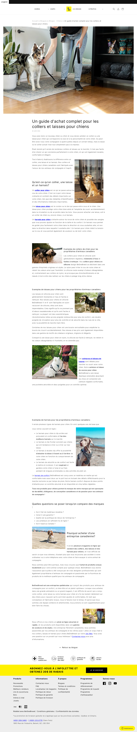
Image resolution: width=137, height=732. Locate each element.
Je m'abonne (96, 670)
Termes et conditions (66, 686)
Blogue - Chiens (55, 21)
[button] (42, 9)
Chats (52, 9)
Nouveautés (18, 683)
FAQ (37, 686)
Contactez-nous (42, 683)
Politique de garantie (44, 695)
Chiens (37, 9)
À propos (92, 9)
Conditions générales (45, 711)
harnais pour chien (43, 219)
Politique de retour (43, 692)
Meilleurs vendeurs (21, 689)
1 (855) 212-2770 (35, 720)
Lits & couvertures (20, 692)
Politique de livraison (44, 698)
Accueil (35, 21)
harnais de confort (42, 475)
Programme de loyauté (90, 689)
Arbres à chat (18, 698)
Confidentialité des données (67, 711)
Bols (15, 695)
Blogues (43, 21)
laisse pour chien (43, 206)
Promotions (18, 686)
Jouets (16, 701)
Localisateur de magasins (46, 689)
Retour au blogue (70, 647)
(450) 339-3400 (20, 720)
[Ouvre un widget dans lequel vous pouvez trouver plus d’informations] (127, 728)
